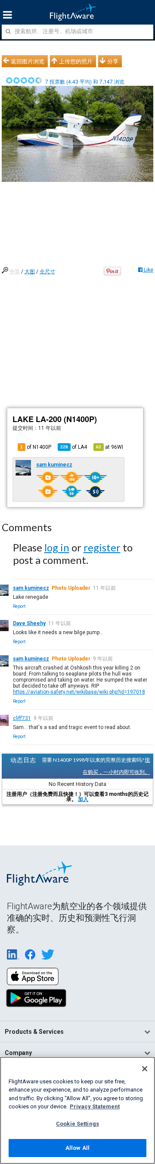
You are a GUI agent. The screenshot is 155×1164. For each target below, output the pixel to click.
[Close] (144, 1068)
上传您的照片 (76, 61)
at (109, 447)
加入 (83, 799)
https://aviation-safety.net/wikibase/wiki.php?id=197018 (79, 692)
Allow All (77, 1148)
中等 (14, 272)
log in (56, 547)
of (73, 447)
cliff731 (22, 718)
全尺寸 (47, 272)
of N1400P (35, 447)
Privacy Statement (95, 1106)
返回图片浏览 (27, 61)
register (102, 547)
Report (19, 606)
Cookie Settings (77, 1123)
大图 (30, 272)
